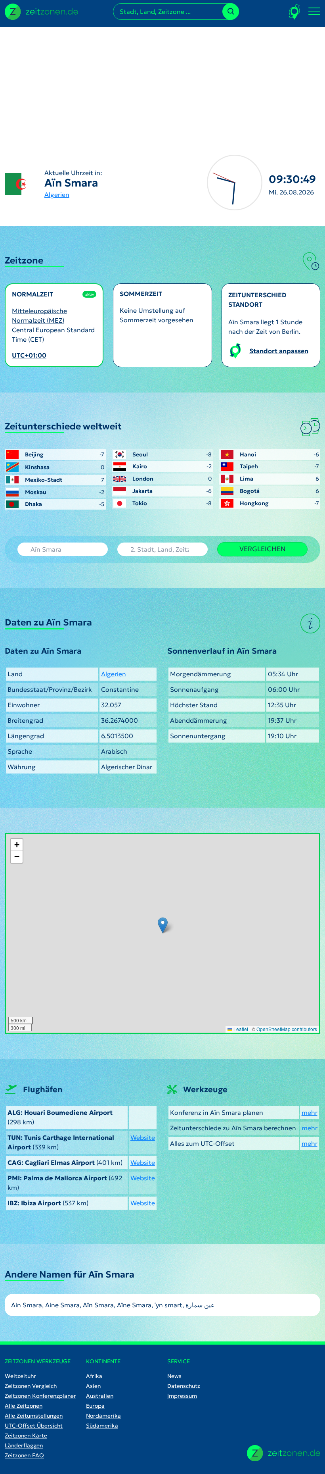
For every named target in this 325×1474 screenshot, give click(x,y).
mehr (309, 1112)
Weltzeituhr (20, 1376)
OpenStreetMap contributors (286, 1029)
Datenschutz (183, 1385)
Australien (99, 1395)
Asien (93, 1385)
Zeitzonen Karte (26, 1435)
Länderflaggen (24, 1445)
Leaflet (240, 1029)
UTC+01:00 (29, 355)
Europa (95, 1405)
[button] (163, 925)
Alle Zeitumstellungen (34, 1415)
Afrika (94, 1376)
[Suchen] (230, 11)
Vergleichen (262, 549)
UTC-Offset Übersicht (34, 1425)
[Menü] (314, 11)
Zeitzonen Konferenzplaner (40, 1395)
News (174, 1376)
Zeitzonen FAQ (24, 1455)
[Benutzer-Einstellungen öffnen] (294, 12)
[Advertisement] (162, 82)
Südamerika (102, 1425)
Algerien (56, 194)
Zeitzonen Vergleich (31, 1385)
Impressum (182, 1395)
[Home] (283, 1453)
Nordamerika (103, 1415)
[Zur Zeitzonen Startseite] (41, 11)
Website (142, 1137)
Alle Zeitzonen (23, 1405)
